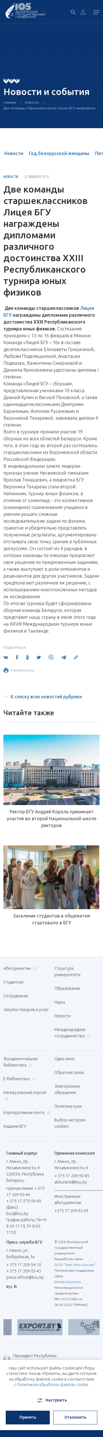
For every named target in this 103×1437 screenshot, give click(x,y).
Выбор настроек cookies (70, 1123)
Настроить (56, 1400)
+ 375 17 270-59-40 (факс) (23, 1204)
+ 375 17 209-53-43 (23, 1271)
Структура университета (67, 971)
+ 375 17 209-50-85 (71, 1176)
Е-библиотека (17, 1079)
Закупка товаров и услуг (26, 1009)
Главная (9, 102)
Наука (59, 1002)
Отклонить (75, 1417)
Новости (32, 102)
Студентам (13, 982)
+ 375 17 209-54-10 (23, 1264)
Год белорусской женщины (59, 153)
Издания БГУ (14, 1126)
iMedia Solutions (67, 1282)
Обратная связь (69, 1072)
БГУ (7, 315)
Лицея (87, 308)
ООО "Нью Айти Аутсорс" (75, 1264)
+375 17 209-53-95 (71, 1210)
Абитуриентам (17, 968)
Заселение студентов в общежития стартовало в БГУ (51, 919)
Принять (27, 1417)
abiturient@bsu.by (70, 1182)
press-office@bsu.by (25, 1277)
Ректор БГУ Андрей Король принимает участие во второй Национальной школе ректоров (51, 818)
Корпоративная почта (24, 1112)
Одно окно (64, 1059)
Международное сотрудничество (70, 1032)
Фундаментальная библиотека (20, 1062)
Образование (67, 988)
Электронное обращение (67, 1089)
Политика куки (68, 1106)
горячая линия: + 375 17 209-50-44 (25, 1191)
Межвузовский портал (24, 1092)
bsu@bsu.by (17, 1213)
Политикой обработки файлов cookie (52, 1384)
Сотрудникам (15, 996)
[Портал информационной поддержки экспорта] (34, 1327)
